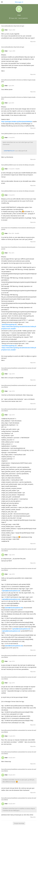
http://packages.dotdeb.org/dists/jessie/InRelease (16, 121)
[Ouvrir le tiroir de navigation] (2, 2)
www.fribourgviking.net (9, 324)
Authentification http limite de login (14, 26)
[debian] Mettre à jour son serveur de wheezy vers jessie (19, 133)
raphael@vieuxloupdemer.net (11, 590)
